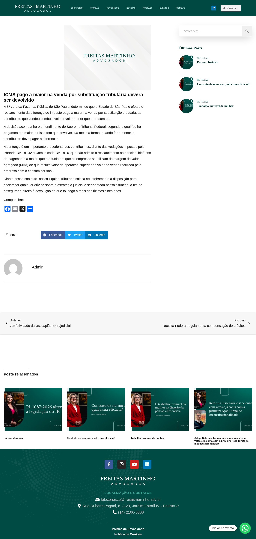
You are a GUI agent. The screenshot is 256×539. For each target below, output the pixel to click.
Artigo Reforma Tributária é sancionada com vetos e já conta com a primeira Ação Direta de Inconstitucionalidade (221, 441)
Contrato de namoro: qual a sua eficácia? (91, 438)
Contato (180, 8)
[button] (53, 235)
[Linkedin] (213, 8)
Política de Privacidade (128, 529)
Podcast (147, 8)
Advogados (113, 8)
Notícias (131, 8)
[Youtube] (134, 464)
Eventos (164, 8)
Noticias (202, 58)
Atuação (94, 8)
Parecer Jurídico (13, 438)
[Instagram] (121, 464)
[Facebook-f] (109, 464)
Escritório (77, 8)
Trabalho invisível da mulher (147, 438)
